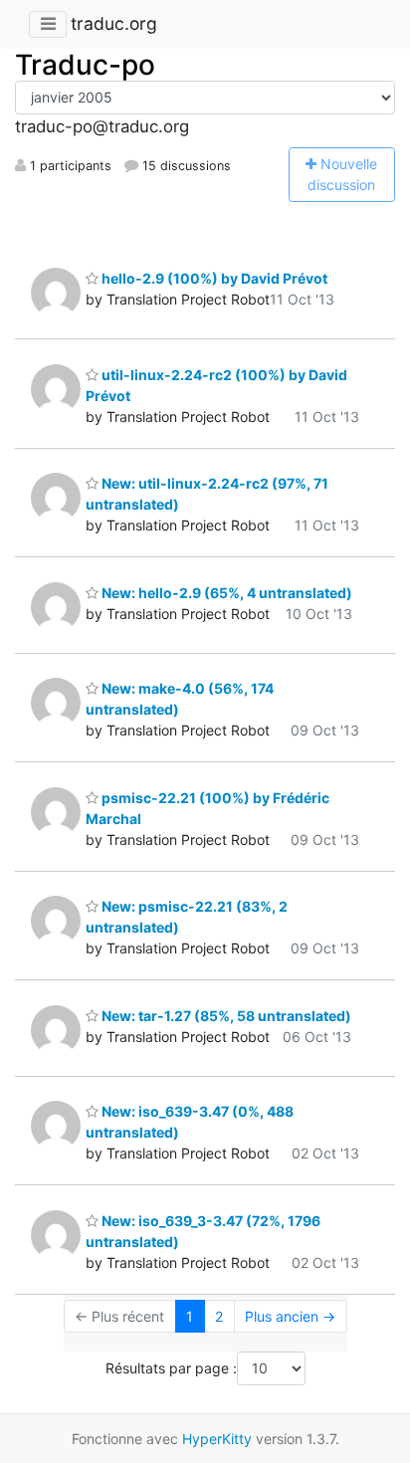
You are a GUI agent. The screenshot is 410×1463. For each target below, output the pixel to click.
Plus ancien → (290, 1316)
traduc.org (114, 23)
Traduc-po (85, 65)
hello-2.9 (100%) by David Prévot (213, 278)
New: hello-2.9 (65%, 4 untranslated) (225, 592)
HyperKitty (217, 1438)
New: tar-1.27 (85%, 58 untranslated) (225, 1015)
